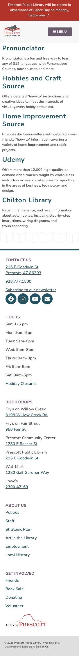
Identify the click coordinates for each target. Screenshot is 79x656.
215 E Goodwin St (21, 267)
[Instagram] (23, 298)
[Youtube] (35, 298)
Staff (9, 520)
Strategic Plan (18, 529)
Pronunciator (23, 48)
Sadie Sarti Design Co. (35, 646)
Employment (17, 546)
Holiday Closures (21, 383)
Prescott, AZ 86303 (23, 272)
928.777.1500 (18, 281)
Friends (12, 580)
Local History (17, 554)
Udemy (13, 159)
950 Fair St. (16, 429)
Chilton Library (27, 200)
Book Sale (14, 588)
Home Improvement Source (34, 120)
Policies (12, 512)
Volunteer (14, 605)
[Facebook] (10, 298)
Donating (13, 597)
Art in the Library (21, 537)
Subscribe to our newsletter (30, 289)
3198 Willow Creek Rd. (26, 415)
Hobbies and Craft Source (31, 82)
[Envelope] (47, 298)
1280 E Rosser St (21, 443)
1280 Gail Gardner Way (27, 472)
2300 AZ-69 (16, 486)
